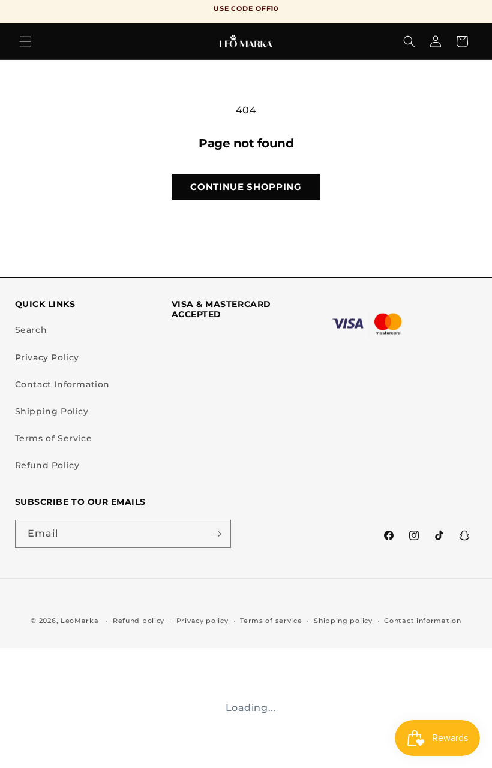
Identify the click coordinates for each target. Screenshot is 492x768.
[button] (25, 41)
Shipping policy (343, 620)
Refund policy (138, 620)
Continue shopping (245, 186)
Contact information (422, 620)
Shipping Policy (52, 411)
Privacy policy (202, 620)
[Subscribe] (217, 534)
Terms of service (271, 620)
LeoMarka (80, 620)
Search (31, 329)
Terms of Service (53, 438)
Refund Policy (47, 465)
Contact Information (62, 384)
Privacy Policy (47, 357)
